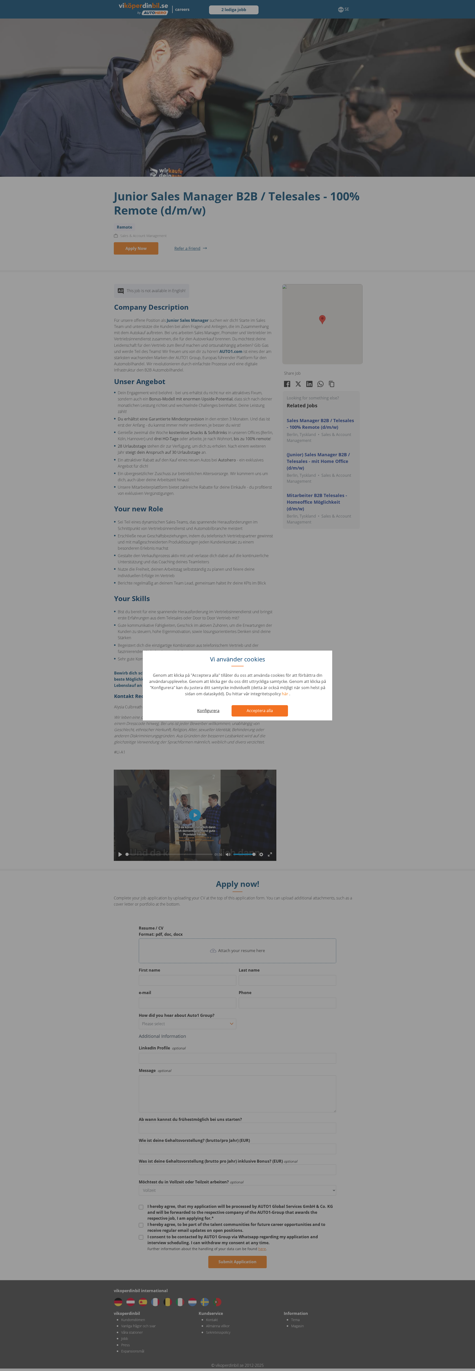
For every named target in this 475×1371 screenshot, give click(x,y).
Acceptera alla (260, 710)
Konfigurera (208, 710)
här (285, 693)
